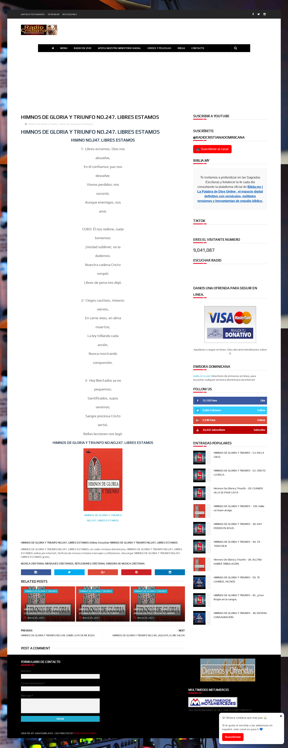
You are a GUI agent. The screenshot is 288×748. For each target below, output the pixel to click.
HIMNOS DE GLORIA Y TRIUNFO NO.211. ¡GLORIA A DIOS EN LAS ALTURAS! (102, 611)
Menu (63, 48)
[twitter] (258, 14)
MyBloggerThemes (85, 733)
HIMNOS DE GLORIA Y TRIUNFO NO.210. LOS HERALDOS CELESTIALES (47, 611)
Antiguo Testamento (33, 14)
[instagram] (264, 14)
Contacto (197, 48)
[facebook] (253, 14)
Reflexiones (69, 14)
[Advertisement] (144, 82)
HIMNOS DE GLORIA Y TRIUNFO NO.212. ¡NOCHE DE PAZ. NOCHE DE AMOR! (157, 611)
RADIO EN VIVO (82, 48)
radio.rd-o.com (202, 376)
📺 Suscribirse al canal (212, 149)
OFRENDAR (54, 14)
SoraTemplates (44, 733)
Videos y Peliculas (159, 48)
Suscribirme (233, 736)
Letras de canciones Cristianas (76, 124)
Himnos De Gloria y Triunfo (42, 124)
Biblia (181, 48)
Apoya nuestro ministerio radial (119, 48)
